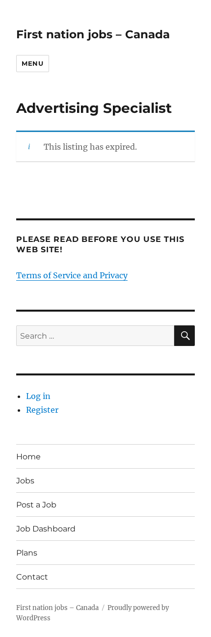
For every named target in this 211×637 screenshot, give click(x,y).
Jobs (25, 480)
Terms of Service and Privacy (72, 275)
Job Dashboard (46, 528)
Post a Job (36, 504)
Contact (32, 577)
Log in (38, 396)
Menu (32, 63)
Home (28, 456)
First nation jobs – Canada (93, 34)
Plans (26, 552)
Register (42, 410)
